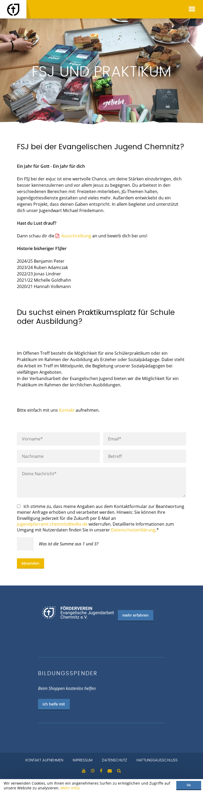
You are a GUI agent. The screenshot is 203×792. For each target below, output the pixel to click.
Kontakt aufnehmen (44, 760)
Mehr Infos (70, 787)
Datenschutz (114, 760)
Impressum (83, 760)
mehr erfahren (135, 615)
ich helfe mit (54, 704)
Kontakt (67, 410)
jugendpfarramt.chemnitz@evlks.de (52, 524)
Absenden (30, 563)
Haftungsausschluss (157, 760)
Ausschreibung (76, 236)
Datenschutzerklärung (133, 530)
